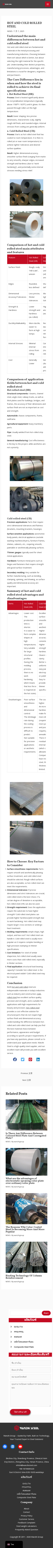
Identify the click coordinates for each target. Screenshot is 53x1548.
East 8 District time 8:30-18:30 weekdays (26, 1472)
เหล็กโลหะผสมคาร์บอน (26, 1494)
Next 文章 (26, 1080)
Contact (26, 1512)
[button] (15, 1059)
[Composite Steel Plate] (22, 1347)
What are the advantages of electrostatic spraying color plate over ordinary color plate (25, 1181)
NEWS (9, 31)
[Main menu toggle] (47, 4)
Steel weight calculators (26, 1526)
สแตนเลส (26, 1490)
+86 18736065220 (26, 1468)
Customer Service (26, 1519)
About (26, 1508)
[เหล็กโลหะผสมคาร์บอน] (21, 1342)
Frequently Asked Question (26, 1529)
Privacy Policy (26, 1515)
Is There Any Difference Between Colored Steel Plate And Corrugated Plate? (26, 1136)
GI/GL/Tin (27, 1483)
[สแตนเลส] (16, 1337)
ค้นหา (46, 1313)
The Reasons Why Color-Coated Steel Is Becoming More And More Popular (25, 1229)
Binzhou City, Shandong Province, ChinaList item (26, 1458)
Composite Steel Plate (26, 1497)
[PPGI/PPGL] (17, 1332)
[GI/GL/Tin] (16, 1327)
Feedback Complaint (26, 1522)
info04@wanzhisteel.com (26, 1465)
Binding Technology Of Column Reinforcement (24, 1277)
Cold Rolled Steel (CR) (22, 131)
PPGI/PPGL (26, 1487)
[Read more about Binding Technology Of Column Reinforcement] (26, 1257)
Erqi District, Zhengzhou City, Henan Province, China (26, 1461)
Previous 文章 (26, 1073)
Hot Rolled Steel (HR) (21, 94)
